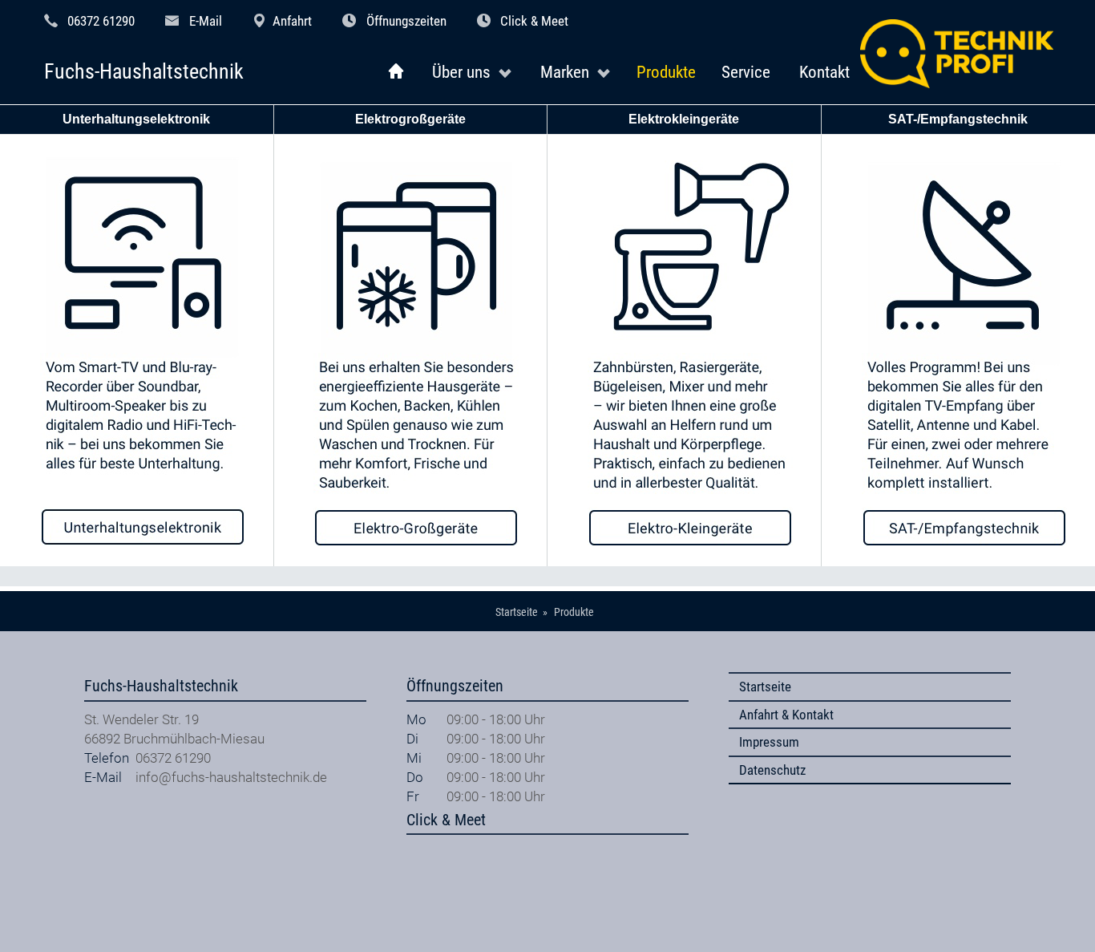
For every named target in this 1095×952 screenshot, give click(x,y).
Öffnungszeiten (406, 21)
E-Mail (205, 21)
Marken (564, 72)
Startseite (765, 687)
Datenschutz (772, 770)
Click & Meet (534, 21)
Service (745, 72)
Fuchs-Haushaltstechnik (144, 71)
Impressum (769, 742)
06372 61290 (101, 21)
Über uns (461, 72)
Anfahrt (292, 21)
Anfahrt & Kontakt (786, 715)
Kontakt (824, 72)
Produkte (666, 72)
